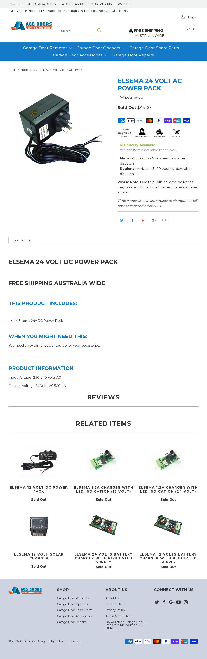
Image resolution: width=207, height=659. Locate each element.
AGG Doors (27, 641)
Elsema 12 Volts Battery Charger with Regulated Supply (168, 528)
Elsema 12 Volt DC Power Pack (38, 461)
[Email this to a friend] (164, 220)
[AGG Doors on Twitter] (157, 602)
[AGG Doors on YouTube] (179, 602)
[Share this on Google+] (153, 220)
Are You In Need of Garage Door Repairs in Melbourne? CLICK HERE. (69, 11)
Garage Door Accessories (78, 55)
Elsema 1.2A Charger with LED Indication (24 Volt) (168, 461)
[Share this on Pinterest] (143, 220)
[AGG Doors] (33, 25)
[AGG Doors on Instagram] (186, 602)
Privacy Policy (115, 610)
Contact (16, 4)
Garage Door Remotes (46, 48)
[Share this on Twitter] (122, 220)
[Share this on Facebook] (132, 220)
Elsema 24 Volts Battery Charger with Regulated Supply (103, 528)
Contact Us (113, 604)
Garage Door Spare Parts (155, 48)
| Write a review (130, 97)
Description (22, 240)
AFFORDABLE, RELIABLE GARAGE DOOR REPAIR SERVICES (79, 4)
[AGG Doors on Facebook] (164, 602)
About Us (112, 598)
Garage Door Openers (99, 48)
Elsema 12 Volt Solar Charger (38, 528)
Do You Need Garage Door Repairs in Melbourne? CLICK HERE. (126, 625)
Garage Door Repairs (133, 55)
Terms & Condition (118, 616)
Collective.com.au (67, 641)
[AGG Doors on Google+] (171, 602)
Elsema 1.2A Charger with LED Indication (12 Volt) (103, 461)
